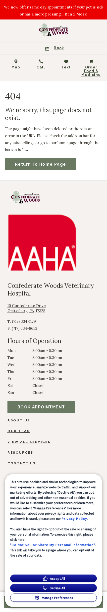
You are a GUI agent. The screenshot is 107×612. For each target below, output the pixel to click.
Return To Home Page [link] (40, 164)
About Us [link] (18, 420)
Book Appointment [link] (41, 407)
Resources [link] (20, 452)
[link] (53, 29)
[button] (7, 31)
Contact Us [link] (21, 463)
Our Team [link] (18, 431)
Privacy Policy (74, 518)
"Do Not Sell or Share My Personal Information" (52, 545)
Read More (76, 14)
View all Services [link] (29, 442)
